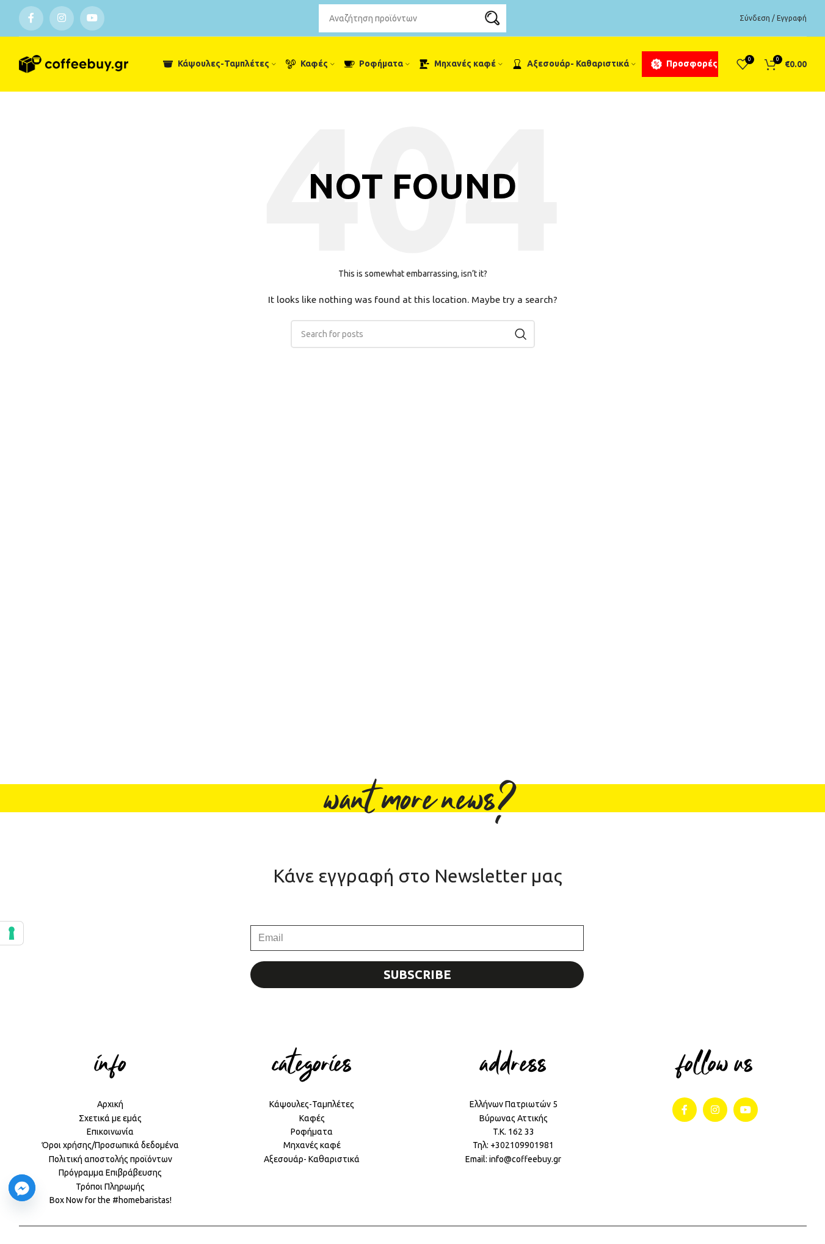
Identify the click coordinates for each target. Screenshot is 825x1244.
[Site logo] (74, 64)
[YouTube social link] (92, 18)
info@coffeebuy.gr (525, 1159)
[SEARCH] (492, 18)
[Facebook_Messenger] (22, 1187)
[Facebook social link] (31, 18)
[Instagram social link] (61, 18)
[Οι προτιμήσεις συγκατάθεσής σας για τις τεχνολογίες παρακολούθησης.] (11, 933)
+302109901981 (522, 1145)
